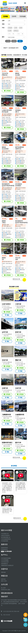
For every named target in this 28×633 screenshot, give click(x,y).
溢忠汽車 (8, 117)
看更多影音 (17, 518)
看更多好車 (16, 279)
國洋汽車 (18, 442)
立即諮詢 (8, 90)
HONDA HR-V (18, 111)
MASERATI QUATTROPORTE (8, 185)
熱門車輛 (3, 55)
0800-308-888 (6, 614)
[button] (11, 10)
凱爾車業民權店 (7, 442)
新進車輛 (9, 55)
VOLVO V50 (17, 258)
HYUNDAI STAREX (18, 185)
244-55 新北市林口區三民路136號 (11, 611)
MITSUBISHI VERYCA (19, 148)
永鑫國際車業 (19, 414)
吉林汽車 (18, 388)
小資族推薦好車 (17, 55)
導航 (8, 315)
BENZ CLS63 (17, 74)
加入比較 (10, 71)
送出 (20, 41)
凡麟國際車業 (6, 414)
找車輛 (5, 16)
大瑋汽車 (18, 304)
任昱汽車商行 (6, 304)
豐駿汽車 (18, 360)
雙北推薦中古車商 (14, 286)
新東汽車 (18, 332)
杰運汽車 (5, 388)
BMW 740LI (4, 221)
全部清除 (8, 41)
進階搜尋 (14, 41)
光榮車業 (21, 265)
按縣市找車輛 (11, 37)
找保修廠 (23, 16)
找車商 (14, 16)
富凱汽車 (8, 80)
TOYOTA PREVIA (5, 74)
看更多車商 (16, 457)
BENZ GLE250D (5, 148)
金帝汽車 (5, 332)
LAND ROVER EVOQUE (7, 111)
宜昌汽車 (5, 360)
